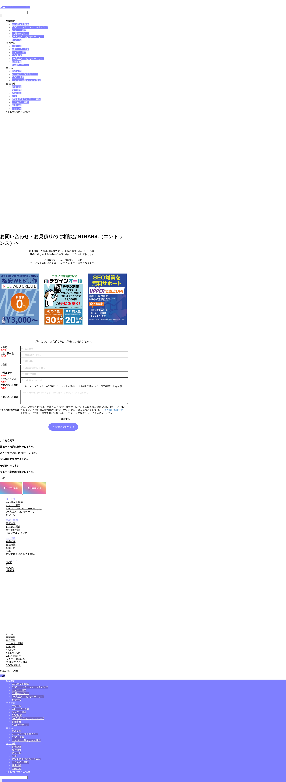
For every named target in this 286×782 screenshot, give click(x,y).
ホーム (9, 634)
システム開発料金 (15, 659)
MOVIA (10, 568)
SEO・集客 (18, 77)
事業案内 (10, 21)
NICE (9, 562)
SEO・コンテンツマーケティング (30, 27)
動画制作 (16, 61)
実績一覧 (16, 46)
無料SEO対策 (13, 529)
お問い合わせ (13, 653)
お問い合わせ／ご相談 (18, 111)
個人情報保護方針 (113, 410)
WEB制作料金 (13, 656)
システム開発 (19, 30)
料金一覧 (16, 40)
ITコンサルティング (16, 533)
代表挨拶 (16, 86)
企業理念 (16, 93)
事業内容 (10, 637)
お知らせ (16, 108)
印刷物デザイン (20, 33)
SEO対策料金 (13, 665)
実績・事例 (12, 520)
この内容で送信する (62, 427)
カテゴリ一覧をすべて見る (26, 80)
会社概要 (16, 90)
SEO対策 (17, 55)
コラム (9, 68)
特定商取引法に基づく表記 (26, 99)
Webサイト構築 (20, 24)
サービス (10, 499)
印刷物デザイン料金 (16, 662)
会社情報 (10, 83)
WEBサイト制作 (20, 49)
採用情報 (16, 105)
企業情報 (10, 646)
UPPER (10, 570)
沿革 (14, 96)
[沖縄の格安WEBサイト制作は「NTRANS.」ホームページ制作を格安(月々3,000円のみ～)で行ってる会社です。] (15, 7)
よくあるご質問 (20, 102)
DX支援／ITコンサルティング (28, 36)
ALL (8, 565)
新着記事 (16, 71)
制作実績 (10, 43)
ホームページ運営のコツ (25, 74)
